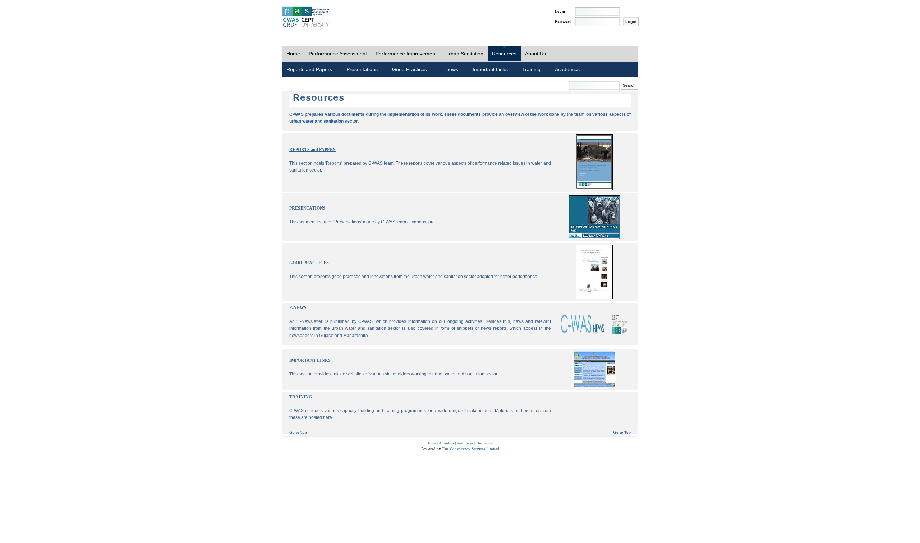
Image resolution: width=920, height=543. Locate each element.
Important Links (490, 69)
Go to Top (298, 432)
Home (293, 53)
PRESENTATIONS (307, 208)
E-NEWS (298, 307)
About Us (535, 53)
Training (531, 69)
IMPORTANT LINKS (310, 360)
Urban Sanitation (464, 53)
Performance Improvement (406, 53)
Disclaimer (485, 443)
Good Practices (409, 69)
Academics (567, 69)
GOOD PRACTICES (309, 262)
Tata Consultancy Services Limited (470, 449)
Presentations (362, 69)
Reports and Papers (309, 69)
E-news (449, 69)
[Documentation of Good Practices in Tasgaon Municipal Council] (594, 298)
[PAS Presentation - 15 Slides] (594, 238)
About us (446, 443)
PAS (306, 17)
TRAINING (300, 397)
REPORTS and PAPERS (312, 149)
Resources (504, 53)
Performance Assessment (338, 53)
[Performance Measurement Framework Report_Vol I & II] (594, 189)
